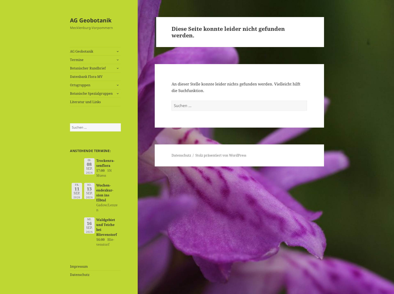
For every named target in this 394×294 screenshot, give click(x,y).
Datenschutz (79, 274)
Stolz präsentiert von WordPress (220, 155)
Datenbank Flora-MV (86, 76)
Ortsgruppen (80, 85)
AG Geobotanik (91, 20)
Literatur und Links (85, 102)
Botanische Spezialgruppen (91, 93)
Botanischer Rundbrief (88, 68)
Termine (77, 60)
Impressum (79, 266)
